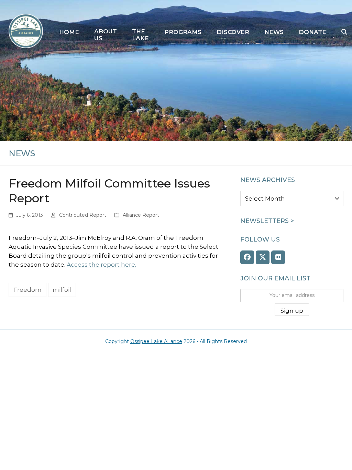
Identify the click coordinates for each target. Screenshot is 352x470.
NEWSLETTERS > (267, 221)
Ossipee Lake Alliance (156, 341)
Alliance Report (141, 215)
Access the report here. (101, 264)
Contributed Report (82, 215)
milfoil (62, 289)
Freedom (27, 289)
